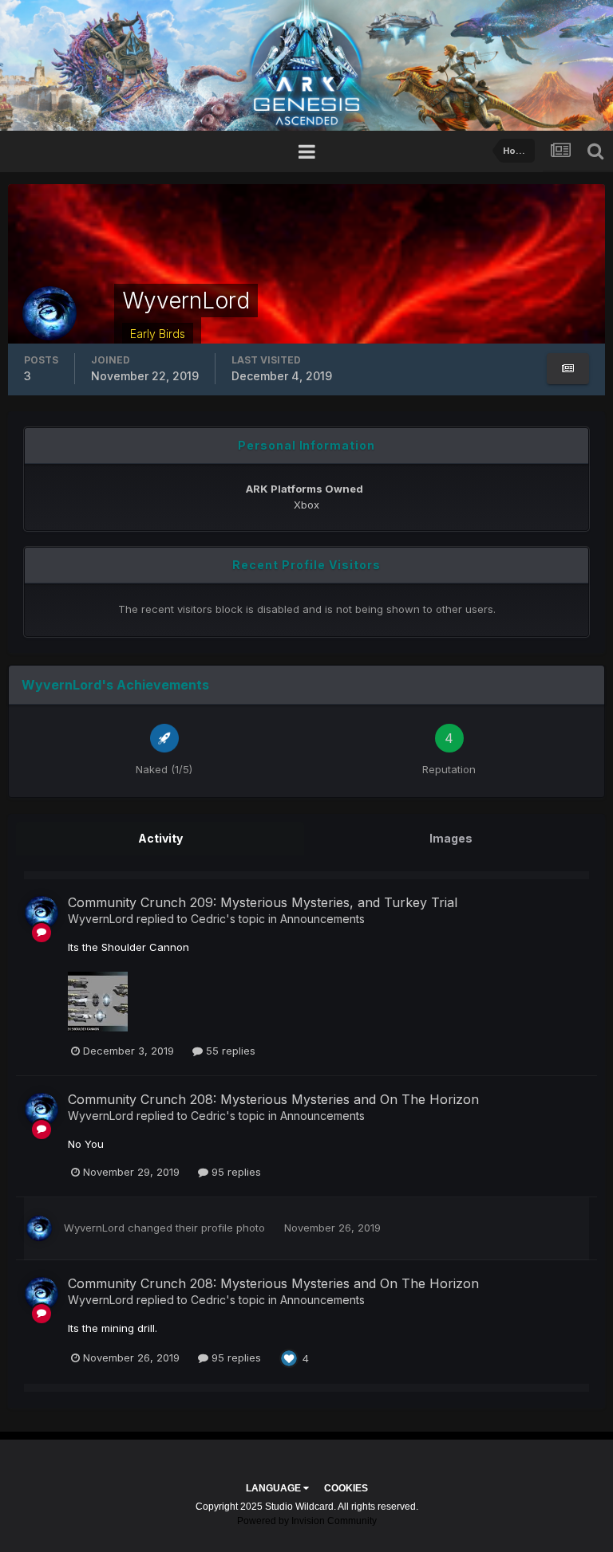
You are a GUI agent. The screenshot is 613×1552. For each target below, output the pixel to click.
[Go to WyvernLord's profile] (41, 912)
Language (274, 1488)
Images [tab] (451, 838)
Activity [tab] (160, 838)
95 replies (234, 1171)
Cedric (208, 918)
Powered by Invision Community (307, 1520)
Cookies (346, 1488)
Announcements (322, 918)
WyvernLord (100, 918)
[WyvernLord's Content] (568, 368)
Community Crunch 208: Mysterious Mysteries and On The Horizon (273, 1099)
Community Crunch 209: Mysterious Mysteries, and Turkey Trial (262, 902)
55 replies (229, 1050)
